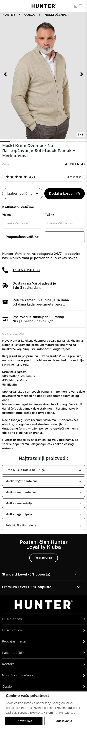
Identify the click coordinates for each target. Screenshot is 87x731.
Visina (6, 214)
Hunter (8, 14)
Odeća (29, 14)
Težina (49, 214)
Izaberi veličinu (20, 193)
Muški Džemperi (57, 14)
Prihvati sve (24, 721)
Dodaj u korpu (61, 193)
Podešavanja (63, 721)
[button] (5, 74)
